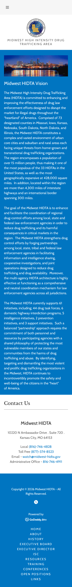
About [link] (36, 534)
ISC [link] (36, 554)
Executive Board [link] (36, 544)
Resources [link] (35, 559)
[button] (7, 7)
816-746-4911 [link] (52, 462)
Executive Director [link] (36, 549)
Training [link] (36, 564)
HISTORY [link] (36, 539)
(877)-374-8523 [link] (42, 452)
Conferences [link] (36, 569)
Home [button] (36, 529)
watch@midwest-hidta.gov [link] (41, 457)
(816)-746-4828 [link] (40, 447)
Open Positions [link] (36, 574)
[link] (36, 28)
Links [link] (36, 579)
